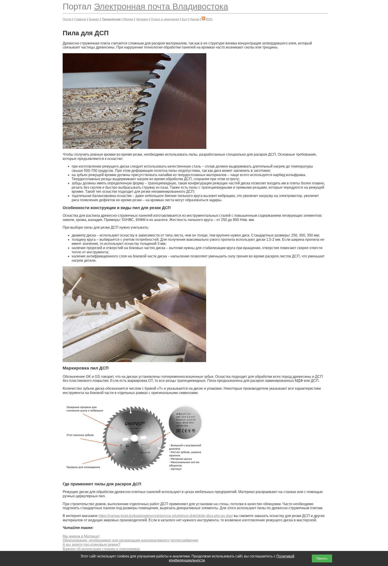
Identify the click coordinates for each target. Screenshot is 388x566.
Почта (67, 19)
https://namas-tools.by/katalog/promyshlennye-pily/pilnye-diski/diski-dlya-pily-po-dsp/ (166, 516)
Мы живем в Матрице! (81, 536)
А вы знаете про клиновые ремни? (91, 544)
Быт (184, 19)
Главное (80, 19)
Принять (322, 558)
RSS (208, 19)
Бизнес (94, 19)
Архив (194, 19)
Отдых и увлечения (165, 19)
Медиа (128, 19)
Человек (142, 19)
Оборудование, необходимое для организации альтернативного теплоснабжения (130, 540)
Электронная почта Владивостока (161, 6)
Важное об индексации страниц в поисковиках (101, 549)
